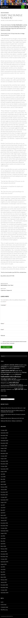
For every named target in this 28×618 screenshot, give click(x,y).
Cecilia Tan (17, 370)
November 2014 (4, 587)
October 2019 (4, 456)
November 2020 (4, 443)
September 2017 (4, 499)
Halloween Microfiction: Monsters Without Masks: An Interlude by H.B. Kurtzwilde (13, 411)
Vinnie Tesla (11, 20)
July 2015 (3, 566)
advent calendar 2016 (11, 365)
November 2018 (4, 463)
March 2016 (3, 546)
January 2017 (4, 520)
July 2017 (3, 505)
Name (2, 323)
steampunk (8, 389)
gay (8, 374)
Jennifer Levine (24, 379)
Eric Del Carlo (14, 372)
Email (2, 329)
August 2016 (4, 533)
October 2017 (4, 497)
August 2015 (4, 564)
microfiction (14, 382)
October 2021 (4, 438)
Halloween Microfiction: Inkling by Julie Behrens (11, 420)
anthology (4, 366)
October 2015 (4, 559)
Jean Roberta (18, 379)
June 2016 (3, 538)
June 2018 (3, 476)
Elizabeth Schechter (6, 372)
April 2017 (3, 512)
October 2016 (4, 528)
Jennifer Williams (4, 380)
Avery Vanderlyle (10, 366)
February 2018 (4, 487)
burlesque (7, 368)
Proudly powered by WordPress (7, 616)
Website (3, 335)
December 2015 (4, 554)
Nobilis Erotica (16, 385)
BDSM (16, 366)
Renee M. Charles (13, 386)
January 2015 (4, 582)
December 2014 (4, 584)
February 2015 (4, 579)
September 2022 (4, 432)
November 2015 (4, 556)
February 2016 (4, 548)
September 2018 (4, 469)
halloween (18, 374)
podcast (2, 386)
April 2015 (3, 574)
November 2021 (4, 435)
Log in (2, 602)
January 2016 (4, 551)
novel (24, 385)
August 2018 (4, 471)
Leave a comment (18, 20)
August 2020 (4, 448)
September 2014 (4, 592)
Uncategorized (5, 12)
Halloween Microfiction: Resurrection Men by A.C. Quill (13, 408)
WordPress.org (4, 609)
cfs (21, 370)
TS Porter (25, 389)
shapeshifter (3, 389)
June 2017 (3, 507)
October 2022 (4, 430)
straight (12, 389)
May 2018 (3, 479)
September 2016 (4, 530)
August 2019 (4, 458)
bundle (3, 368)
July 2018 (3, 474)
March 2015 (3, 577)
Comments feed (4, 607)
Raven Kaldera (7, 386)
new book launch (5, 385)
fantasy (24, 372)
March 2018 (3, 484)
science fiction (20, 386)
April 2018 (3, 481)
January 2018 (4, 489)
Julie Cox (9, 380)
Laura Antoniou (14, 380)
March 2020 (3, 450)
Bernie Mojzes (21, 366)
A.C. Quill (2, 364)
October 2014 (4, 590)
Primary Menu (26, 7)
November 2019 (4, 453)
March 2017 (3, 515)
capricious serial (8, 370)
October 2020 (4, 445)
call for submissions (14, 368)
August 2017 (4, 502)
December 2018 (4, 461)
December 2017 (4, 492)
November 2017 (4, 494)
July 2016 (3, 536)
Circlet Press (4, 7)
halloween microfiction (11, 376)
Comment (3, 305)
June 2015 (3, 569)
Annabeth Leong (22, 364)
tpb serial (19, 389)
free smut (4, 374)
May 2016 (3, 541)
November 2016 (4, 525)
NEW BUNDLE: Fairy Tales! (7, 284)
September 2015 (4, 561)
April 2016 (3, 543)
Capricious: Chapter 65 (6, 289)
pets (26, 385)
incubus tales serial (8, 379)
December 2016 (4, 523)
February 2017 (4, 517)
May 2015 (3, 572)
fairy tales (20, 372)
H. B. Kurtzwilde (12, 374)
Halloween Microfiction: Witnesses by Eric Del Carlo (12, 418)
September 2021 (4, 440)
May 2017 (3, 510)
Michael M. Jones (5, 382)
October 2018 (4, 466)
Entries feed (3, 604)
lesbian (18, 380)
